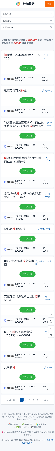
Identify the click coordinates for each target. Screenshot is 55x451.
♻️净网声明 (27, 424)
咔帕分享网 (26, 432)
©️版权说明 (36, 427)
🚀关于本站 (13, 424)
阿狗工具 (16, 432)
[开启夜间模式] (51, 321)
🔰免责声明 (41, 424)
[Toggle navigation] (3, 4)
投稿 (49, 4)
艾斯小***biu (46, 229)
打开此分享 (27, 68)
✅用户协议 (21, 427)
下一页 (43, 399)
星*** (49, 367)
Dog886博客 (45, 432)
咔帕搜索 (28, 3)
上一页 (12, 399)
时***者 (48, 90)
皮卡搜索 (35, 432)
